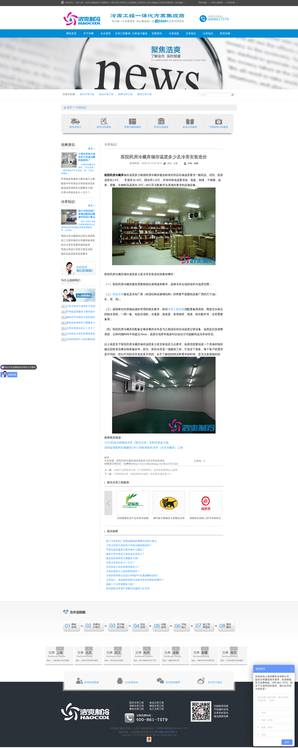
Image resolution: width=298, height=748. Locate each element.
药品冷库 (118, 294)
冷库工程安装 (176, 309)
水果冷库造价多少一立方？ (75, 192)
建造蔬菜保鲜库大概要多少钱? (77, 188)
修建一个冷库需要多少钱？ (120, 584)
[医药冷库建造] (104, 120)
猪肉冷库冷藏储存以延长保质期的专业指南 (78, 236)
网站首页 (71, 33)
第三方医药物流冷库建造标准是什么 (78, 240)
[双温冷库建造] (161, 120)
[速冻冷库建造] (190, 120)
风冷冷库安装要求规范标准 (75, 245)
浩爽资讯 (157, 33)
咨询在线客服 (91, 682)
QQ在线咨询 (131, 682)
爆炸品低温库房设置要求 (74, 254)
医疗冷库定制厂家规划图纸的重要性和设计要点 (86, 214)
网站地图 (203, 2)
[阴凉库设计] (75, 120)
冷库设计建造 (139, 33)
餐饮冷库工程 (136, 709)
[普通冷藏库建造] (132, 120)
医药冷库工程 (87, 94)
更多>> (92, 148)
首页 (69, 107)
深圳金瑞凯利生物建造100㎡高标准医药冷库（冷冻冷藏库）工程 (143, 447)
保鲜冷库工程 (125, 94)
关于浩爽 (88, 33)
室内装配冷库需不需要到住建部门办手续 (128, 588)
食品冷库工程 (106, 94)
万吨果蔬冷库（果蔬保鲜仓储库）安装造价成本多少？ (143, 474)
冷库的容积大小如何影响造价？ (78, 339)
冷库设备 (174, 33)
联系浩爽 (231, 2)
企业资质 (105, 33)
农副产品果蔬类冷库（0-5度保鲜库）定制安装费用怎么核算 (146, 470)
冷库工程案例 (217, 2)
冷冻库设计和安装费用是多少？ (78, 334)
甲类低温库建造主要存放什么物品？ (78, 179)
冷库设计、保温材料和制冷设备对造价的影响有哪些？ (135, 580)
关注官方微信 (215, 682)
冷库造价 (191, 33)
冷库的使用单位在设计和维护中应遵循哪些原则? (132, 575)
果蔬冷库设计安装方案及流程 (76, 249)
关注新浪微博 (172, 682)
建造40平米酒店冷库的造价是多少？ (78, 183)
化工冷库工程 (156, 709)
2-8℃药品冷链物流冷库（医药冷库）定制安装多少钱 (136, 442)
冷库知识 (208, 33)
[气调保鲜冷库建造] (218, 120)
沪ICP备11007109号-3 (165, 732)
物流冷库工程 (144, 94)
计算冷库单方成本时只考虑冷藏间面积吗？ (86, 157)
